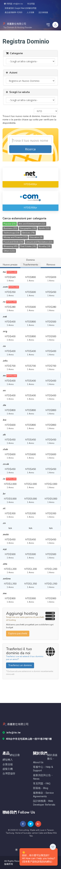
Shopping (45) (11, 246)
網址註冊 (15, 755)
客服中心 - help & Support (43, 768)
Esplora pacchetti (17, 633)
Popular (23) (10, 223)
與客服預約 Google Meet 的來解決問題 (20, 8)
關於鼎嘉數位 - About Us (45, 758)
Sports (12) (44, 228)
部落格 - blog (40, 788)
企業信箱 (8, 764)
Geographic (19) (28, 228)
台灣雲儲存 (9, 773)
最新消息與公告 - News (43, 777)
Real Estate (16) (28, 246)
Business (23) (10, 228)
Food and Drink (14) (13, 241)
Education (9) (36, 237)
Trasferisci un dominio (20, 665)
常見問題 (31, 4)
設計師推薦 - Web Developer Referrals (44, 802)
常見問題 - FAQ (41, 783)
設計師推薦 (43, 12)
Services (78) (28, 232)
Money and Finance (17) (15, 237)
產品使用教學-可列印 (13, 12)
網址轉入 (8, 760)
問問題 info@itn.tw (15, 4)
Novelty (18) (45, 246)
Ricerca (30, 149)
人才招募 (30, 12)
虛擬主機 (8, 769)
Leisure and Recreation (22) (39, 241)
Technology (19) (11, 232)
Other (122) (9, 250)
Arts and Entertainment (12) (31, 223)
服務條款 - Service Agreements (43, 794)
